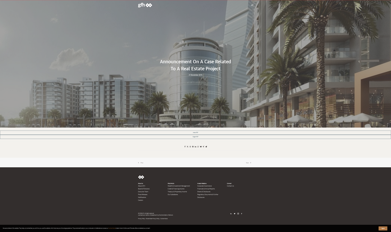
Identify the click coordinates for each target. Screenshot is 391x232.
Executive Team (143, 191)
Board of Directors (144, 189)
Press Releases (142, 194)
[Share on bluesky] (201, 146)
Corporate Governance (204, 186)
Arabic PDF (195, 132)
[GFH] (145, 5)
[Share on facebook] (185, 146)
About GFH (141, 186)
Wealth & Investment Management (179, 186)
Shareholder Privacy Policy (153, 218)
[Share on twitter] (187, 146)
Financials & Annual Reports (206, 189)
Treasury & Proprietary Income (177, 191)
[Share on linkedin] (195, 146)
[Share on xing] (203, 146)
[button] (252, 5)
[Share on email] (206, 146)
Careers (140, 200)
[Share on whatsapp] (198, 146)
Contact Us (230, 186)
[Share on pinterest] (193, 146)
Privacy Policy (141, 218)
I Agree (383, 228)
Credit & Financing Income (176, 189)
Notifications (142, 197)
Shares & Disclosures (203, 191)
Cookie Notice (164, 218)
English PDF (195, 136)
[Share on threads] (190, 146)
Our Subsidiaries (173, 194)
